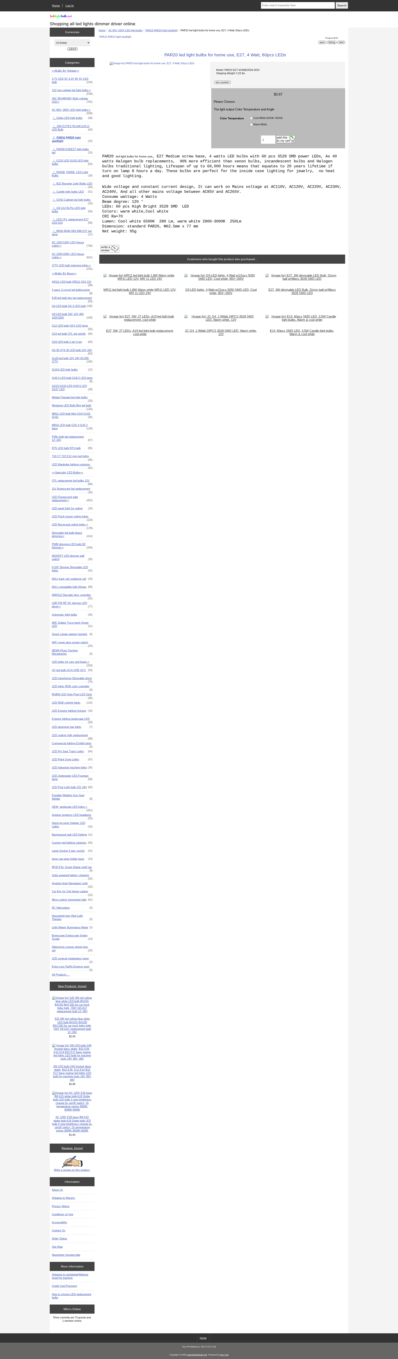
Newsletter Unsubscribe (66, 1254)
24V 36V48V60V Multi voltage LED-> (72, 100)
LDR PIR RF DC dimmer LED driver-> (72, 605)
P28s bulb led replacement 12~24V (72, 438)
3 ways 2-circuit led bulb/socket (72, 291)
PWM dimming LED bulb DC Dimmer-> (72, 546)
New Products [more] (72, 986)
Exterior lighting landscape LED (72, 720)
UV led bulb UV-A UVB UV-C (72, 670)
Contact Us (58, 1230)
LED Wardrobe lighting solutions (72, 465)
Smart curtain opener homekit (72, 634)
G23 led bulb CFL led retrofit (72, 333)
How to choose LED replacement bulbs (71, 1296)
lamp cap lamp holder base (72, 858)
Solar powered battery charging (72, 876)
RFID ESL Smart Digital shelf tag (72, 868)
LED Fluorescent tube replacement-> (72, 498)
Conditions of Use (62, 1214)
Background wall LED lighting (72, 834)
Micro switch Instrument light (72, 899)
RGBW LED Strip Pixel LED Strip (72, 695)
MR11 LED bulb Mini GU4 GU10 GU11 (72, 415)
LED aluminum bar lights (72, 726)
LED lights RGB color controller (72, 687)
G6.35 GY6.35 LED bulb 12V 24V (72, 351)
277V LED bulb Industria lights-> (72, 266)
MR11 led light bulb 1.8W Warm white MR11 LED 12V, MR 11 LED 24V (139, 291)
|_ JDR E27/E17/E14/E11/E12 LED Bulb (72, 128)
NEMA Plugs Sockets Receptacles (72, 652)
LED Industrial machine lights (72, 767)
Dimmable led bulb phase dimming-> (72, 534)
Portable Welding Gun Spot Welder (72, 797)
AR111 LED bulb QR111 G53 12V (72, 283)
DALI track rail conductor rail (72, 578)
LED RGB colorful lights (72, 702)
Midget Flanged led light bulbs (72, 398)
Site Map (57, 1246)
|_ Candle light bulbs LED (72, 191)
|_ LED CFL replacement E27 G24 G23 (72, 221)
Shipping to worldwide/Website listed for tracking (70, 1276)
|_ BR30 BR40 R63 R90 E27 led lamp (72, 233)
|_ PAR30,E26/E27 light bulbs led (72, 151)
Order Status (59, 1238)
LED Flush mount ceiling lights (72, 517)
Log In (70, 5)
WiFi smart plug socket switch (72, 643)
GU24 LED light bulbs (72, 369)
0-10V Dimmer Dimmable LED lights (72, 569)
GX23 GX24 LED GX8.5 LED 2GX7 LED (72, 387)
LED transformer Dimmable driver (72, 679)
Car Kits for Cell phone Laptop (72, 892)
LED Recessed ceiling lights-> (72, 525)
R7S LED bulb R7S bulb (72, 448)
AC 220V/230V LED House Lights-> (72, 255)
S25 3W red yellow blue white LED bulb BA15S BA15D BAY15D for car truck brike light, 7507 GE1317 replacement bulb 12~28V (72, 1025)
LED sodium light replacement (72, 736)
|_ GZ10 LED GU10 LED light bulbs (72, 162)
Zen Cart (224, 1355)
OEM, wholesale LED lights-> (72, 808)
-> (72, 111)
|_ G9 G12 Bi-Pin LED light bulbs (72, 210)
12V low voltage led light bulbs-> (72, 91)
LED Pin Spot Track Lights (72, 751)
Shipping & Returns (63, 1198)
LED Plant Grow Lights (72, 759)
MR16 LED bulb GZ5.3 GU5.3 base (72, 427)
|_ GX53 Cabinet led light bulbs (72, 201)
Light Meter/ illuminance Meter (72, 927)
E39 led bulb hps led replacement (72, 299)
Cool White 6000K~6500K (268, 118)
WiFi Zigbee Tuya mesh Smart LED (72, 624)
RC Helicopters (72, 907)
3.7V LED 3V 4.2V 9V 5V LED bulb (72, 80)
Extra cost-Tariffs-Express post (72, 967)
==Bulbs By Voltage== (65, 70)
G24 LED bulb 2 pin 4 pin (72, 341)
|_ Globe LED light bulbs (72, 118)
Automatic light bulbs (72, 614)
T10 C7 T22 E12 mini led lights (72, 457)
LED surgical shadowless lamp (72, 959)
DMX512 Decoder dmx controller (72, 596)
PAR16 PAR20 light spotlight (161, 30)
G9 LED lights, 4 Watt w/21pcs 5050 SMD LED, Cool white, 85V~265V (221, 291)
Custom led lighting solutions (72, 842)
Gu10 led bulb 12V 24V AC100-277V (72, 360)
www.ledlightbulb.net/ (197, 1355)
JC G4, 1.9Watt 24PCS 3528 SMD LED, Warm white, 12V (221, 332)
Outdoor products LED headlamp (72, 816)
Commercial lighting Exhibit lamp (72, 744)
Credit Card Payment (64, 1286)
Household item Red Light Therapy (72, 917)
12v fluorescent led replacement (72, 490)
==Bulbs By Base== (64, 273)
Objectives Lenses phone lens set (72, 948)
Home (56, 5)
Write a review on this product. (72, 1170)
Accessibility (59, 1222)
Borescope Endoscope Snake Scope (72, 937)
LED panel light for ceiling (72, 508)
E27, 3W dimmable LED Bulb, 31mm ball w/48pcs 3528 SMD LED (302, 291)
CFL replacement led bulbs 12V (72, 481)
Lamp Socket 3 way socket (72, 850)
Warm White (260, 124)
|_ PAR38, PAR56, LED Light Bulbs (72, 174)
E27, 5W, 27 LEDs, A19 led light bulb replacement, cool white (140, 332)
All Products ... (61, 974)
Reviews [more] (72, 1148)
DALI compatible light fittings (72, 586)
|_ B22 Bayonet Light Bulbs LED (72, 184)
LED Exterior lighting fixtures (72, 710)
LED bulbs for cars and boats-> (72, 663)
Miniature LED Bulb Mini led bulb (72, 406)
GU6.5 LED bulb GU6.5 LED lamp (72, 379)
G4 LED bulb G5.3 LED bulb (72, 306)
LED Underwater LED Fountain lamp (72, 777)
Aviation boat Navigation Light (72, 884)
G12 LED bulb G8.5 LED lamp (72, 327)
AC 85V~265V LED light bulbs (125, 30)
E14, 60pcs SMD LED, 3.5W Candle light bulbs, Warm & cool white (302, 332)
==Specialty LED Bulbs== (67, 472)
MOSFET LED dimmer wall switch (72, 557)
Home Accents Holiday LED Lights (72, 824)
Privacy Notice (60, 1206)
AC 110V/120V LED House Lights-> (72, 244)
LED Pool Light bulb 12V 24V (72, 787)
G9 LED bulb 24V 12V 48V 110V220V (72, 316)
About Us (57, 1189)
